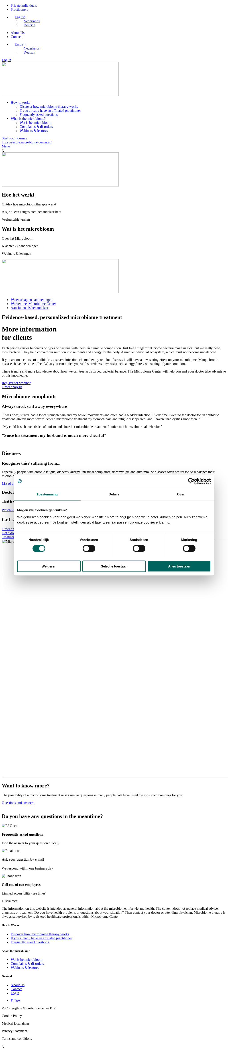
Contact (16, 37)
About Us (17, 33)
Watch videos (11, 510)
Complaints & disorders (36, 126)
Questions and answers (18, 803)
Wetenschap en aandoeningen (31, 300)
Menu (6, 146)
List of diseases (12, 483)
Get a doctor (10, 533)
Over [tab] (181, 494)
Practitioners (19, 9)
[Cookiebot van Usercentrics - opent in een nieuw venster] (191, 481)
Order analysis (12, 387)
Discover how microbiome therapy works (49, 106)
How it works (20, 102)
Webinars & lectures (34, 131)
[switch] (89, 548)
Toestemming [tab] (47, 494)
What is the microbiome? (28, 118)
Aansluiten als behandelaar (29, 308)
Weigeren (49, 566)
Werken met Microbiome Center (33, 304)
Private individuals (24, 5)
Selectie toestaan (114, 566)
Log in (6, 60)
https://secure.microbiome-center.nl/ (26, 142)
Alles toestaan (179, 566)
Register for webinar (16, 383)
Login (15, 993)
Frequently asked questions (39, 114)
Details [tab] (114, 494)
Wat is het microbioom (35, 122)
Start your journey (14, 138)
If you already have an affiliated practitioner (50, 110)
